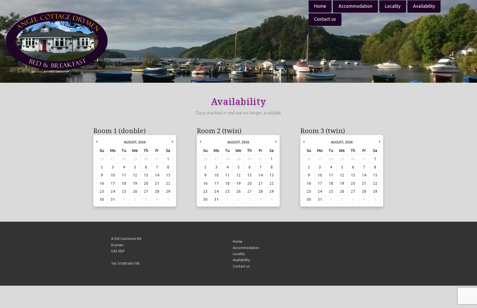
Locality (393, 6)
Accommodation (355, 6)
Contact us (325, 19)
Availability (424, 6)
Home (320, 6)
